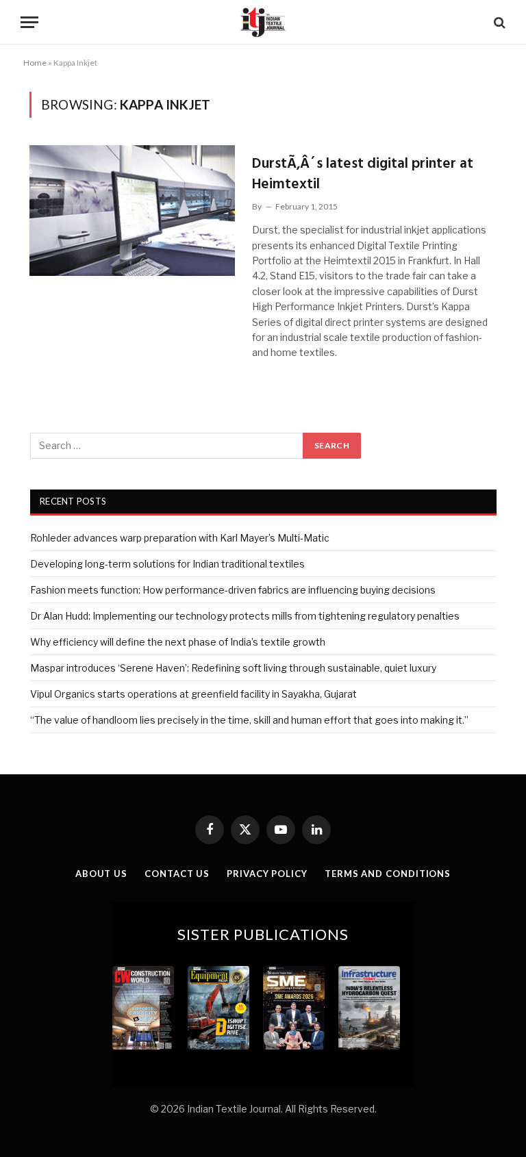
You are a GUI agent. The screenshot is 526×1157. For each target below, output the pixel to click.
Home (35, 63)
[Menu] (29, 22)
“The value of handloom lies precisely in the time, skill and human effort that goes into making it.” (249, 720)
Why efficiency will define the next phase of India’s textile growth (177, 642)
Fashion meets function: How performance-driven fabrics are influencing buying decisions (233, 590)
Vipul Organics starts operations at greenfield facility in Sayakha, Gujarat (193, 694)
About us (101, 873)
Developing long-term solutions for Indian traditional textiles (167, 564)
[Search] (498, 22)
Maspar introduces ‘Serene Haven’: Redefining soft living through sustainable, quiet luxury (233, 668)
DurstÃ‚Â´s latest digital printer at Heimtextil (362, 174)
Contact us (177, 873)
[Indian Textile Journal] (263, 22)
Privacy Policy (267, 873)
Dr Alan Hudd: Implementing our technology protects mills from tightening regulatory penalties (245, 616)
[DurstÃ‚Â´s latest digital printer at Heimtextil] (132, 210)
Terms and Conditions (388, 873)
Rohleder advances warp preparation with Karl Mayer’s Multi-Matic (179, 538)
